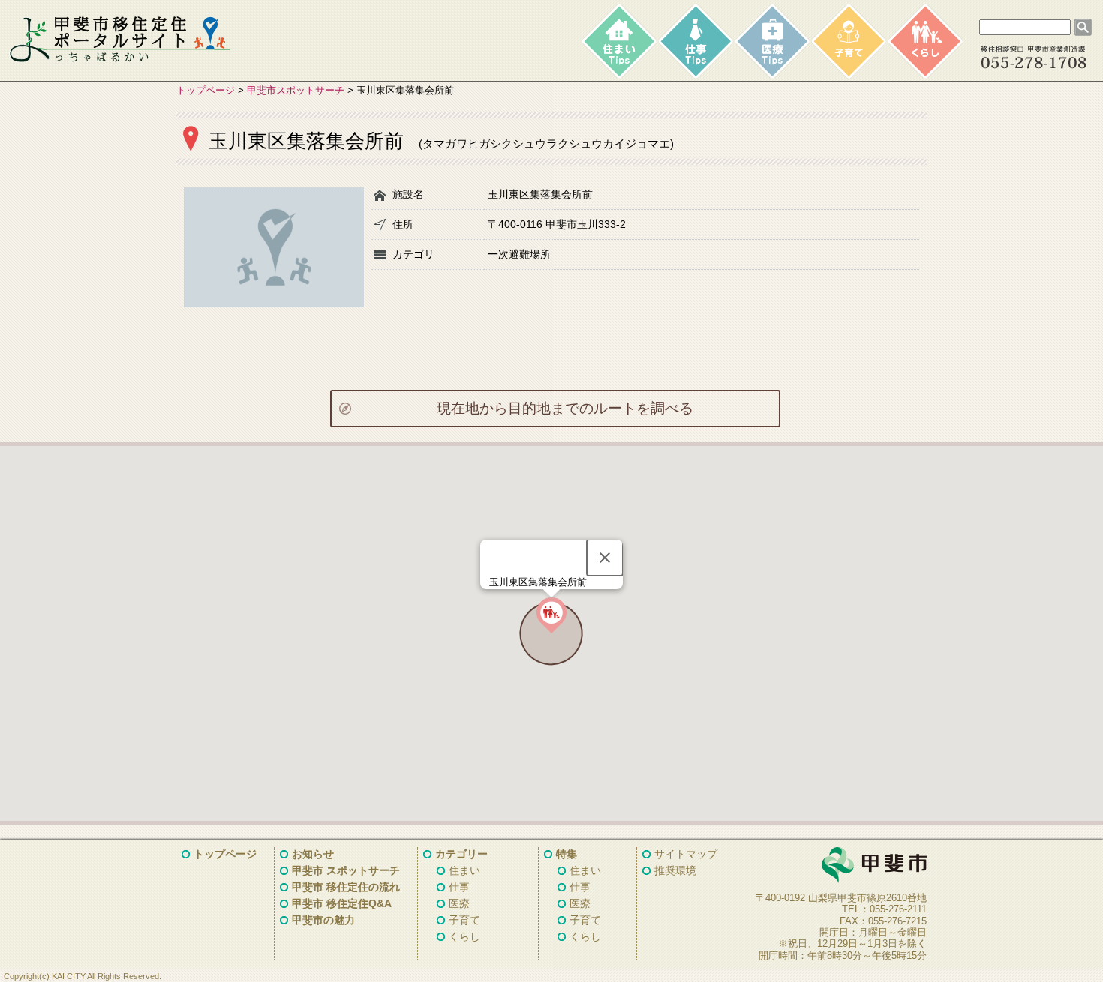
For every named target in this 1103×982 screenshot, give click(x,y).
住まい (464, 870)
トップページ (205, 90)
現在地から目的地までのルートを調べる (565, 408)
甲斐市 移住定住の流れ (346, 887)
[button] (551, 615)
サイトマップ (685, 854)
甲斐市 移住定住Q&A (342, 903)
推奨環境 (675, 870)
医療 (459, 903)
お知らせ (313, 854)
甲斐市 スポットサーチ (346, 870)
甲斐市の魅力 (323, 920)
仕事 (459, 887)
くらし (464, 936)
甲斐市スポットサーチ (295, 90)
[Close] (605, 558)
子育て (464, 920)
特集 (566, 854)
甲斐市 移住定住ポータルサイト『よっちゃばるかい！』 (120, 39)
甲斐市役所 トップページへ (837, 866)
